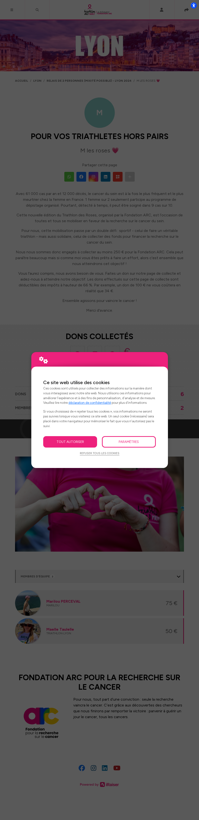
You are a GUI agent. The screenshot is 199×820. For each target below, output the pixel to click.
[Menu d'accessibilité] (194, 5)
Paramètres (129, 442)
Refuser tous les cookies (99, 453)
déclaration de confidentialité (89, 403)
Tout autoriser (70, 442)
